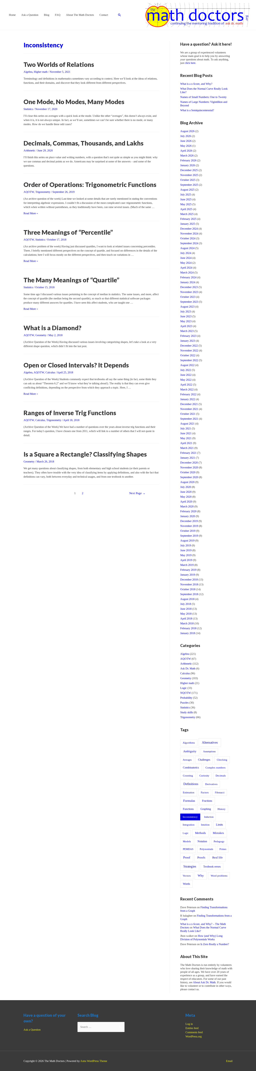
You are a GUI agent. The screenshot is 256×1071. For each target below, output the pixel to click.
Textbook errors (212, 866)
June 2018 (186, 608)
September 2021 (189, 418)
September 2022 (189, 360)
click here (190, 62)
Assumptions (209, 751)
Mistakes (218, 833)
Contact (103, 14)
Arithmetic (29, 150)
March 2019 (187, 564)
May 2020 (186, 496)
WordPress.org (193, 1036)
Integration (189, 824)
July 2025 (185, 194)
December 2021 (189, 404)
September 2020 (189, 477)
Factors (205, 792)
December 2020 (189, 462)
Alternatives (210, 742)
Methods (200, 833)
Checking (222, 759)
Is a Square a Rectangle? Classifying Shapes (85, 454)
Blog (46, 14)
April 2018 (186, 618)
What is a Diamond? (52, 328)
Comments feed (194, 1032)
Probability (186, 697)
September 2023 (189, 301)
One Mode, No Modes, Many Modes (74, 101)
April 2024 (186, 267)
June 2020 (186, 491)
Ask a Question (29, 14)
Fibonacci (219, 792)
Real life (217, 857)
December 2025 (189, 170)
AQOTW (29, 191)
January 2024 (187, 282)
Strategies (189, 866)
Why (201, 875)
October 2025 (187, 179)
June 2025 (186, 199)
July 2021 (185, 428)
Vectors (187, 875)
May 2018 (186, 613)
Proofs (201, 857)
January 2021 (187, 457)
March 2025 (187, 214)
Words (186, 883)
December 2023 (189, 287)
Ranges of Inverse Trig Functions (70, 413)
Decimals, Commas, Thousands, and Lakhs (83, 143)
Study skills (186, 712)
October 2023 (187, 296)
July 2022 (185, 369)
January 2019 (187, 574)
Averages (187, 759)
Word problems (219, 875)
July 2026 (185, 136)
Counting (188, 775)
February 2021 (188, 452)
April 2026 (186, 150)
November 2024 (189, 233)
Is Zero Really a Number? (214, 944)
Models (187, 841)
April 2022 (186, 384)
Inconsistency (190, 816)
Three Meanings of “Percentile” (68, 232)
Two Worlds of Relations (59, 64)
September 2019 (189, 535)
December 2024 (189, 228)
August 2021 (187, 423)
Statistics (28, 109)
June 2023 (186, 316)
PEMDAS (188, 849)
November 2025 (189, 175)
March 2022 (187, 389)
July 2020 (185, 486)
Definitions (190, 784)
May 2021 (186, 438)
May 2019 (186, 555)
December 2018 (189, 579)
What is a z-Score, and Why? (196, 83)
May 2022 (186, 379)
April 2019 (186, 560)
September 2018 (189, 594)
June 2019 (186, 550)
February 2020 (188, 511)
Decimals (221, 775)
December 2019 (189, 521)
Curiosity (204, 775)
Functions (188, 808)
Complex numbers (215, 767)
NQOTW (185, 692)
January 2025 (187, 223)
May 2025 (186, 204)
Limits (219, 824)
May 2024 (186, 262)
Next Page (137, 493)
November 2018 (189, 584)
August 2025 (187, 189)
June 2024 (186, 257)
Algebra (28, 71)
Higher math (41, 71)
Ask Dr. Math (187, 668)
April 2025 (186, 209)
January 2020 (187, 516)
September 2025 (189, 184)
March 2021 (187, 447)
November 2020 (189, 467)
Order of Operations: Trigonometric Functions (90, 184)
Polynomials (206, 849)
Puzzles (184, 702)
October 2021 (187, 413)
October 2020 (187, 472)
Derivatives (211, 784)
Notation (202, 841)
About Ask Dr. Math (204, 982)
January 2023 (187, 340)
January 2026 (187, 165)
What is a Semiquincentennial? (197, 110)
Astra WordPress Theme (93, 1061)
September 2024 (189, 243)
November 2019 (189, 525)
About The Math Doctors (80, 14)
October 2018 (187, 589)
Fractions (207, 800)
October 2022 (187, 355)
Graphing (205, 808)
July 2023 (185, 311)
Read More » (31, 213)
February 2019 (188, 569)
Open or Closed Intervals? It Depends (76, 365)
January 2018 (187, 633)
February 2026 (188, 160)
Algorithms (189, 742)
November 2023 (189, 292)
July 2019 (185, 545)
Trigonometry (42, 191)
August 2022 (187, 365)
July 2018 (185, 603)
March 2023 (187, 330)
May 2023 (186, 321)
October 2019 (187, 530)
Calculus (50, 372)
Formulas (189, 800)
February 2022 (188, 394)
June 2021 (186, 433)
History (222, 808)
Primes (222, 849)
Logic (183, 687)
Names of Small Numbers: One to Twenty (203, 97)
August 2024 (187, 248)
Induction (209, 816)
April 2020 (186, 501)
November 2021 (189, 408)
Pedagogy (219, 841)
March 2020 (187, 506)
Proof (186, 857)
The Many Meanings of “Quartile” (71, 280)
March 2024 (187, 272)
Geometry (40, 335)
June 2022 (186, 374)
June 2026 (186, 140)
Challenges (204, 759)
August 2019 (187, 540)
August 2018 (187, 599)
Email (229, 1061)
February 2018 (188, 628)
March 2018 (187, 623)
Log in (189, 1023)
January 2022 (187, 399)
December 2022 (189, 345)
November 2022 (189, 350)
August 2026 (187, 131)
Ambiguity (189, 751)
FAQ (57, 14)
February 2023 (188, 335)
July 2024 (185, 253)
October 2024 (187, 238)
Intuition (205, 824)
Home (12, 14)
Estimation (188, 792)
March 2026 (187, 155)
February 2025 (188, 218)
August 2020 (187, 482)
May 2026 (186, 145)
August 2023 (187, 306)
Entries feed (192, 1028)
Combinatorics (191, 767)
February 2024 (188, 277)
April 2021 (186, 443)
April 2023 (186, 326)
